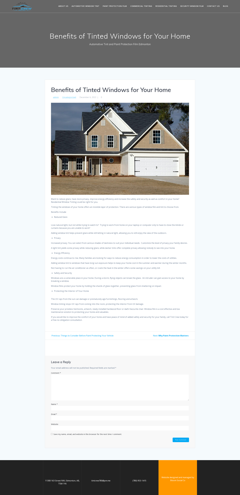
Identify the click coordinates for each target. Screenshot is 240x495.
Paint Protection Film (115, 6)
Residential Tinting (166, 6)
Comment (56, 373)
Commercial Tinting (141, 6)
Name (54, 404)
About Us (63, 6)
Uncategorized (69, 97)
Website (54, 424)
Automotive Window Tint (85, 6)
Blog (225, 6)
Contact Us (213, 6)
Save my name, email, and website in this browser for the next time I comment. (88, 434)
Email (54, 414)
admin (56, 97)
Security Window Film (192, 6)
